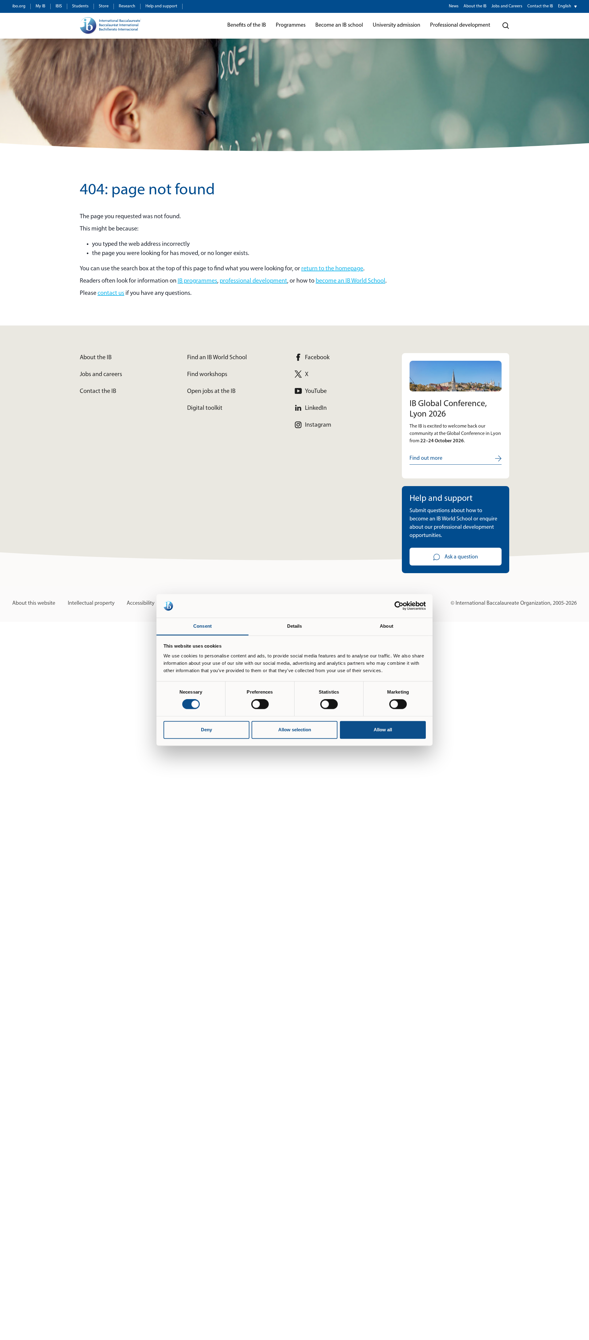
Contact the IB (540, 6)
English (564, 6)
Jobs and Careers (506, 6)
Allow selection (294, 729)
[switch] (260, 704)
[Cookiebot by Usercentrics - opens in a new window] (399, 606)
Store (104, 6)
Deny (206, 729)
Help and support (161, 6)
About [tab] (386, 626)
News (454, 6)
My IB (40, 6)
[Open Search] (505, 25)
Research (127, 6)
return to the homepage (332, 269)
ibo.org (18, 6)
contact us (111, 293)
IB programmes (197, 281)
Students (80, 6)
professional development (253, 281)
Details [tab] (294, 626)
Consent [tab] (202, 626)
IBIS (59, 6)
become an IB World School (350, 281)
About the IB (475, 6)
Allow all (383, 729)
